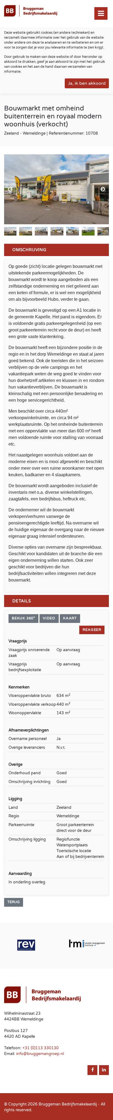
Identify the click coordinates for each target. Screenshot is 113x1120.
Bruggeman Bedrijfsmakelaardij (68, 1104)
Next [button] (103, 189)
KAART (70, 618)
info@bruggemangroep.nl (40, 1053)
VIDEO (49, 618)
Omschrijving (29, 249)
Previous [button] (10, 189)
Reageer (92, 630)
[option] (56, 189)
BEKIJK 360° (23, 618)
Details (21, 601)
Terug (13, 902)
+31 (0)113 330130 (40, 1048)
